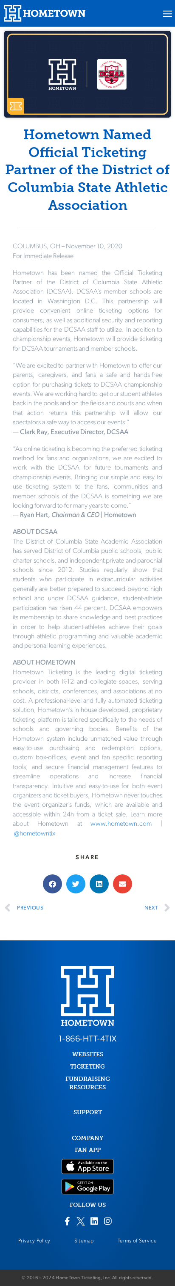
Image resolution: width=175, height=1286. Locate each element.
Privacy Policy (34, 1241)
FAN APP (88, 1150)
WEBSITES (87, 1054)
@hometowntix (34, 833)
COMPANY (87, 1138)
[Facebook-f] (67, 1221)
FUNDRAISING (87, 1079)
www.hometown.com (121, 824)
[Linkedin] (94, 1221)
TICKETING (87, 1066)
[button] (52, 883)
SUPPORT (87, 1112)
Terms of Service (137, 1241)
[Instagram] (108, 1221)
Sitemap (84, 1241)
